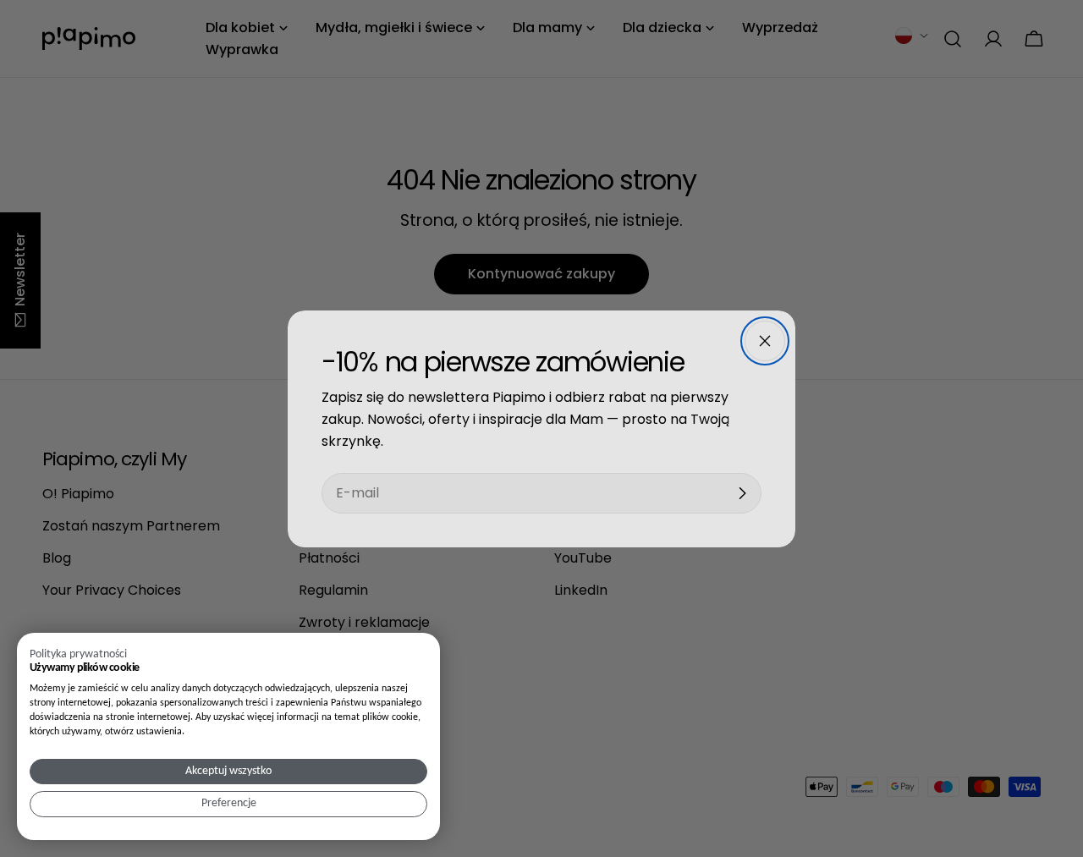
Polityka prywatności (78, 654)
